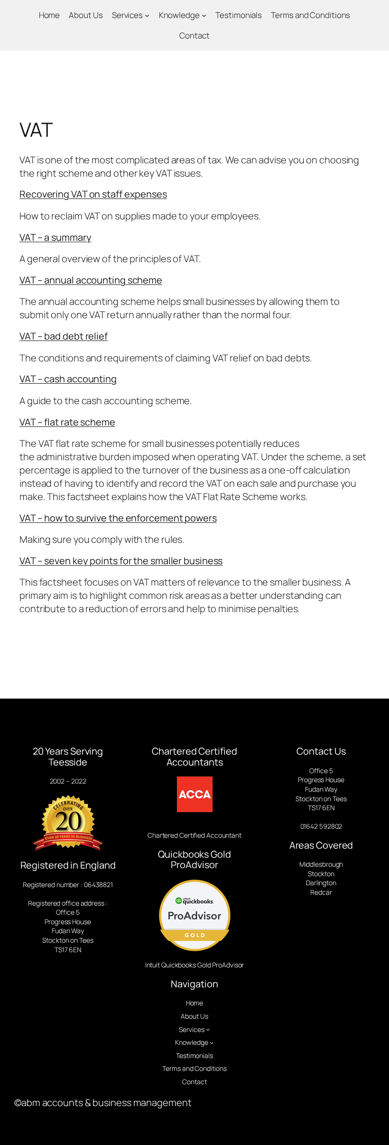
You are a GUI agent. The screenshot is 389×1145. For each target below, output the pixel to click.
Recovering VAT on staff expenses (93, 194)
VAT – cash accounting (68, 378)
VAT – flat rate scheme (67, 422)
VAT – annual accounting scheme (90, 280)
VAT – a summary (55, 237)
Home (49, 14)
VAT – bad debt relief (63, 336)
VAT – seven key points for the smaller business (120, 560)
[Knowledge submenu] (204, 15)
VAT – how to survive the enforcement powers (118, 517)
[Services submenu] (147, 15)
